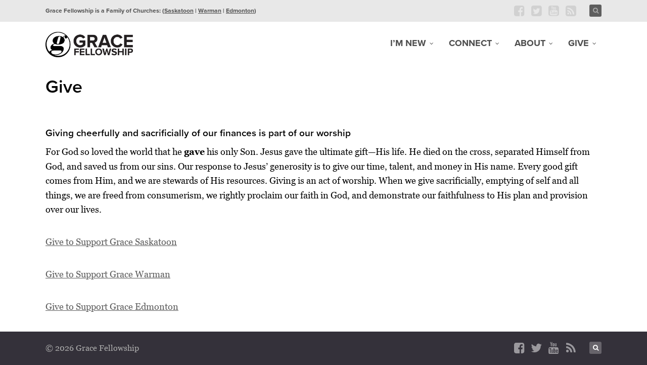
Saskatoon (179, 10)
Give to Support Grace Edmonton (111, 306)
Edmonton (240, 10)
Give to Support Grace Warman (107, 274)
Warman (209, 10)
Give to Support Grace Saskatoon (111, 241)
